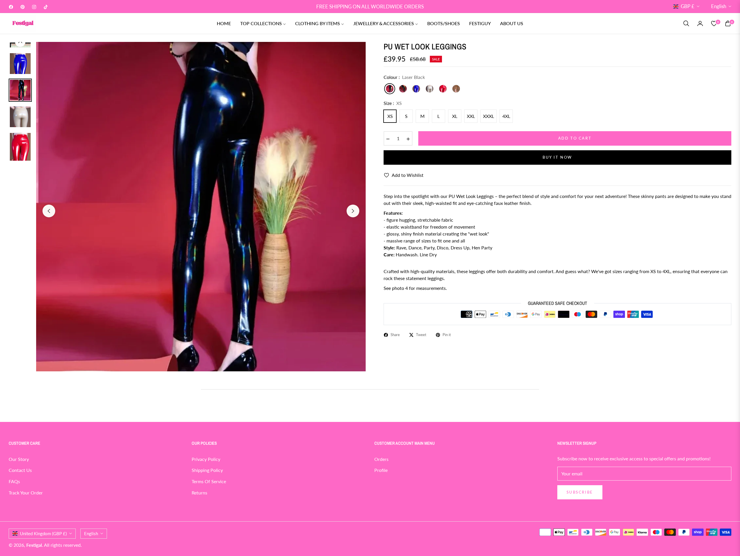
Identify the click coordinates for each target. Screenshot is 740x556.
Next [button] (353, 211)
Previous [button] (48, 211)
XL (454, 116)
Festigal (34, 545)
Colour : (404, 77)
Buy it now (557, 157)
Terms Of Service (209, 481)
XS (390, 116)
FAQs (14, 481)
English (718, 6)
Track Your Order (26, 492)
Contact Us (20, 470)
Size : (393, 103)
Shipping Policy (207, 470)
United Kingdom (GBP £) (43, 533)
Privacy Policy (206, 459)
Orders (381, 459)
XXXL (488, 116)
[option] (201, 206)
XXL (471, 116)
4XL (506, 116)
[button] (686, 23)
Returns (199, 492)
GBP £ (687, 6)
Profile (381, 470)
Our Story (19, 459)
